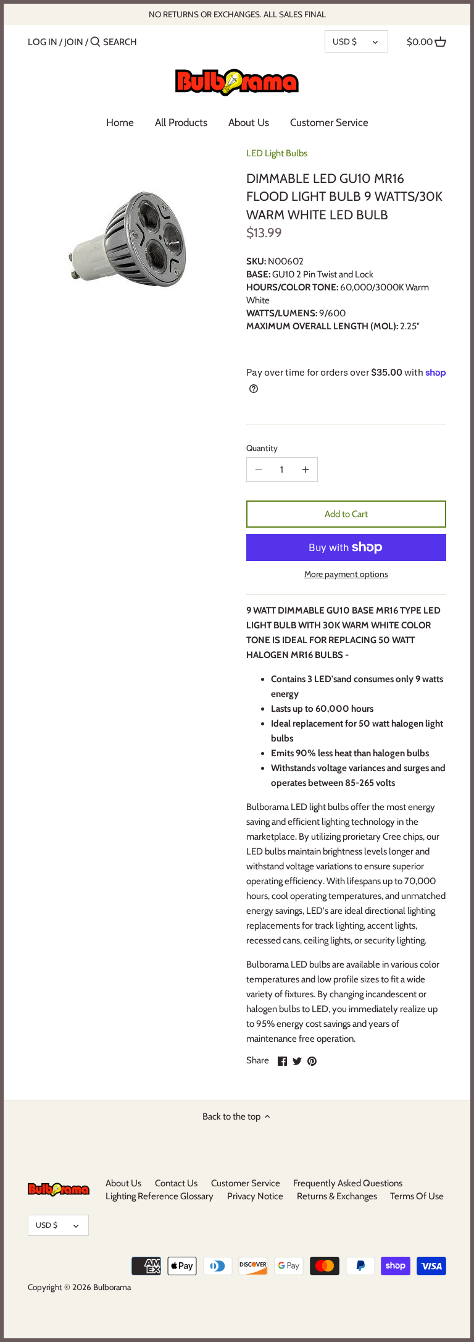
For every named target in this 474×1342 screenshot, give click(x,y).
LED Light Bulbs (276, 153)
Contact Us (176, 1183)
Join (73, 42)
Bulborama (112, 1287)
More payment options (346, 574)
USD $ (345, 41)
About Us (123, 1183)
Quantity (262, 448)
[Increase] (305, 469)
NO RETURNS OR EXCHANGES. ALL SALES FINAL (237, 14)
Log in (42, 42)
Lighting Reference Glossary (160, 1196)
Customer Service (245, 1183)
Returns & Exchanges (337, 1196)
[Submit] (95, 42)
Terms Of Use (417, 1196)
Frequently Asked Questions (347, 1183)
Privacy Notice (255, 1196)
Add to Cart (346, 514)
